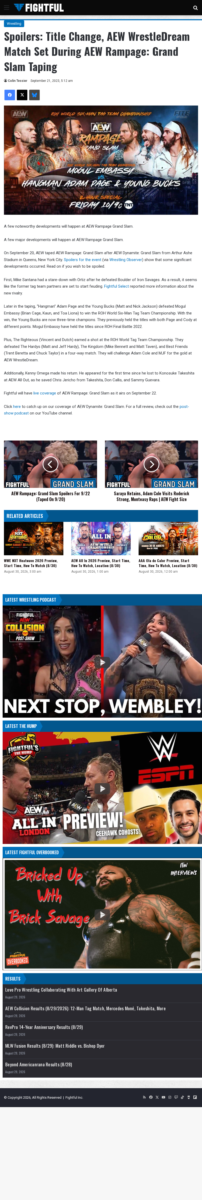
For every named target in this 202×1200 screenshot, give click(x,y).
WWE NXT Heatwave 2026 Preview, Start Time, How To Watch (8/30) (31, 563)
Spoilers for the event (82, 259)
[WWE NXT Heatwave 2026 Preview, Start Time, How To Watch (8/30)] (33, 538)
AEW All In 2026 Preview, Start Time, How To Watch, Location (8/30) (100, 563)
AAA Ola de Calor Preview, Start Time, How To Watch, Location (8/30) (168, 563)
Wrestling (14, 24)
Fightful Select (116, 286)
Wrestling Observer (125, 259)
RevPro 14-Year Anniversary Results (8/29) (44, 1027)
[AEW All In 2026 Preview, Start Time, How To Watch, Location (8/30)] (101, 538)
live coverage (44, 393)
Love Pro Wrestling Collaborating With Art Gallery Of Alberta (61, 989)
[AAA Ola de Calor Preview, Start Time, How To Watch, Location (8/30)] (168, 538)
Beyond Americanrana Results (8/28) (38, 1064)
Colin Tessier (17, 81)
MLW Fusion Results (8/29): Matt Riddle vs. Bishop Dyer (55, 1045)
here (17, 406)
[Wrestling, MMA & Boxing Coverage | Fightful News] (39, 8)
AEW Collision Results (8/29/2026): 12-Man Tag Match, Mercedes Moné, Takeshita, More (85, 1008)
